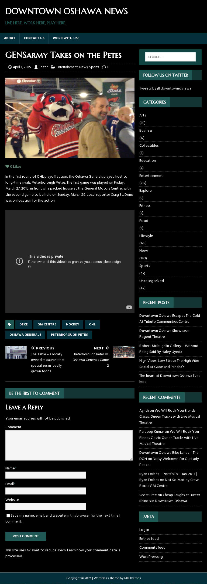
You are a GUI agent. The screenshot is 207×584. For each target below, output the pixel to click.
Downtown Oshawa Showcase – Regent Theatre (165, 334)
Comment (13, 427)
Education (147, 161)
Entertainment (67, 67)
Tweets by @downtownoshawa (165, 88)
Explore (145, 191)
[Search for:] (170, 56)
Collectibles (148, 146)
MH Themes (132, 578)
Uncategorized (151, 281)
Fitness (144, 206)
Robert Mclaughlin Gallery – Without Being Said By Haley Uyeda (169, 349)
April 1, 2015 (22, 67)
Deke (23, 324)
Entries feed (149, 539)
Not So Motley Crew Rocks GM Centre (169, 483)
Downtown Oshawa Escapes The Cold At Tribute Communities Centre (169, 319)
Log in (144, 530)
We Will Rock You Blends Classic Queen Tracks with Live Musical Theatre (169, 417)
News (83, 67)
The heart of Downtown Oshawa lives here (169, 379)
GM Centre (46, 324)
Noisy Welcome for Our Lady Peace (169, 462)
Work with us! (66, 38)
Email (9, 484)
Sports (94, 67)
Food (143, 221)
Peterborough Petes (69, 335)
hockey (72, 324)
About (9, 38)
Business (145, 131)
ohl (92, 324)
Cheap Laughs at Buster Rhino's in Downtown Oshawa (169, 498)
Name (10, 468)
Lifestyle (146, 236)
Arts (142, 116)
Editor (43, 67)
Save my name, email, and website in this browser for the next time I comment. (62, 519)
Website (12, 500)
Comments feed (152, 548)
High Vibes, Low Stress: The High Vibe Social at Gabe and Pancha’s (169, 364)
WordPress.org (151, 557)
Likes (16, 167)
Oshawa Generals (25, 335)
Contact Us (34, 38)
